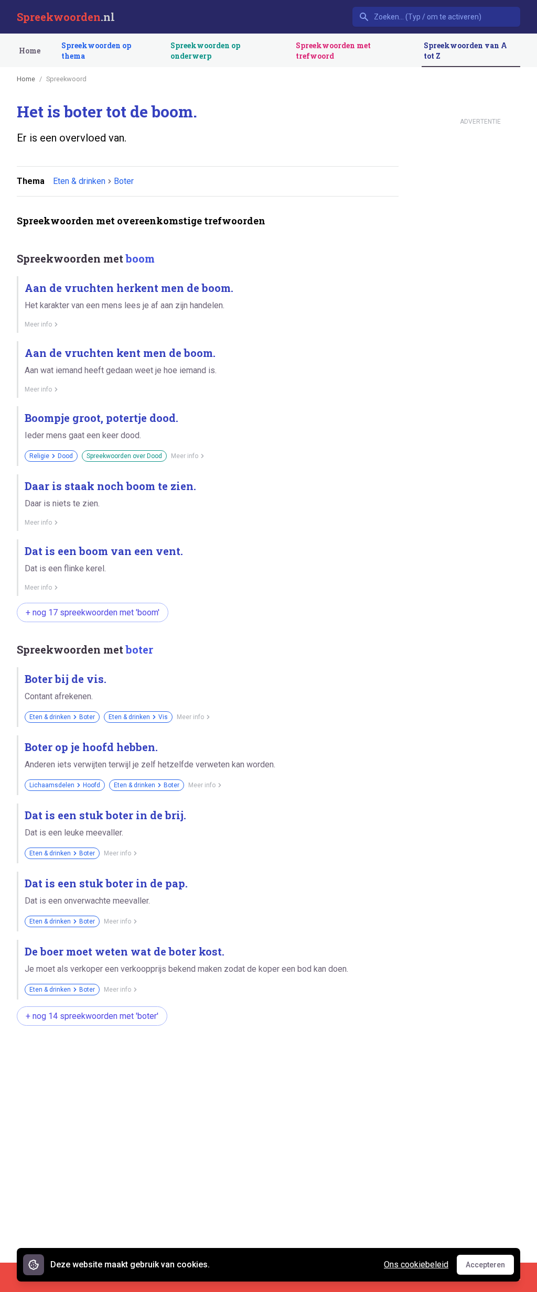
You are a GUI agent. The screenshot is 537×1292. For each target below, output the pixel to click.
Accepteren (490, 1267)
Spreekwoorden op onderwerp (205, 50)
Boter (124, 181)
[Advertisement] (208, 1067)
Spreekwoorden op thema (96, 50)
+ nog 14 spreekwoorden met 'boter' (92, 1016)
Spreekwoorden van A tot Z (465, 50)
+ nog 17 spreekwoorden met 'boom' (92, 612)
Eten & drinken (79, 181)
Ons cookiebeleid (416, 1264)
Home (29, 51)
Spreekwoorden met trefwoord (333, 50)
